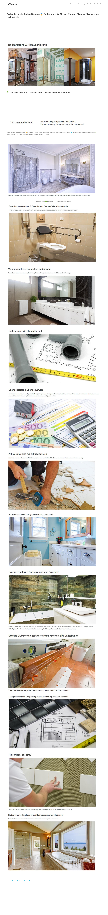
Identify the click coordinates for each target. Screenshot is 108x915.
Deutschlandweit (91, 4)
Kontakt (99, 4)
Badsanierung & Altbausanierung (77, 4)
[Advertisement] (54, 30)
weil (71, 132)
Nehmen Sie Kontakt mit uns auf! (21, 881)
